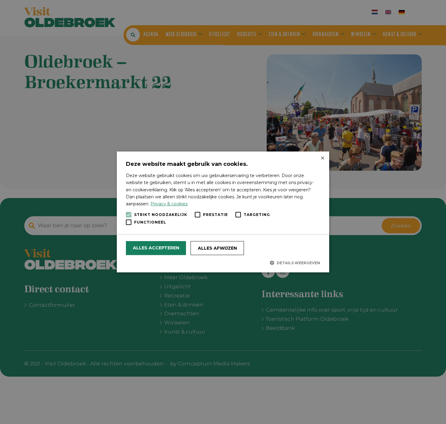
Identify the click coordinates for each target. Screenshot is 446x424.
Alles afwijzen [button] (217, 248)
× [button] (322, 158)
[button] (223, 263)
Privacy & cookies (169, 204)
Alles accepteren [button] (156, 248)
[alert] (223, 212)
